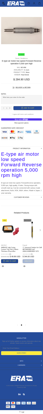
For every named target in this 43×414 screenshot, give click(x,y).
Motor (27, 72)
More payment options (21, 123)
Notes (3, 94)
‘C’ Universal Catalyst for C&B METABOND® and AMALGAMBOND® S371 (32, 249)
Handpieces (24, 58)
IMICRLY (4, 245)
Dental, (17, 58)
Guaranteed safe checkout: (12, 128)
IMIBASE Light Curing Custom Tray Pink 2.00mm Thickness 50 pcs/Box (9, 249)
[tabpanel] (11, 245)
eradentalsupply (16, 3)
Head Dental (25, 75)
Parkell (25, 245)
